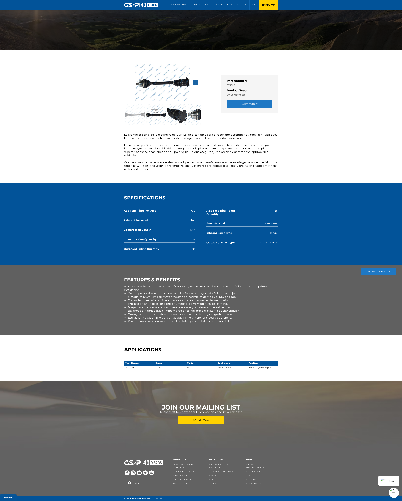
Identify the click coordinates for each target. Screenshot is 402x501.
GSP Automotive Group (136, 499)
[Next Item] (195, 82)
